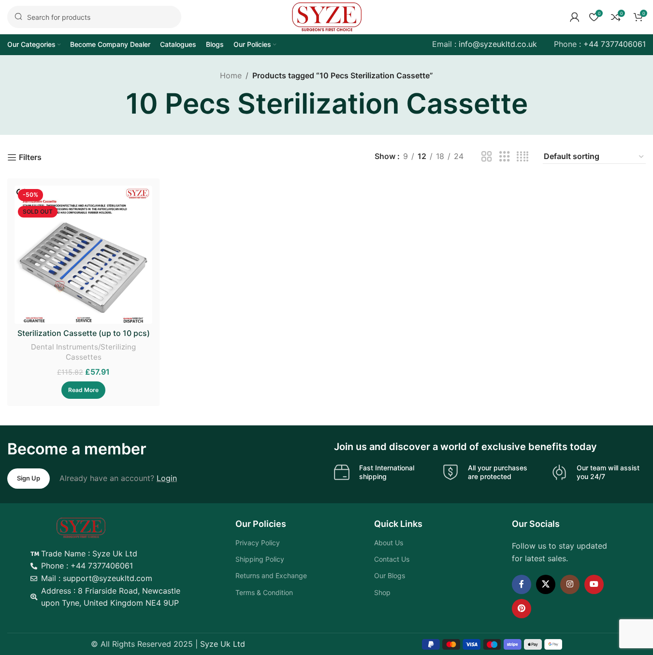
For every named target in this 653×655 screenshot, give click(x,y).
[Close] (501, 302)
